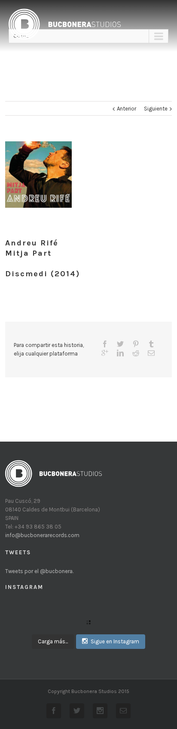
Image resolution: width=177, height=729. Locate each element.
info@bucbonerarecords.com (42, 535)
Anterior (126, 108)
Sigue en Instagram (115, 641)
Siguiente (156, 108)
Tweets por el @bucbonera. (39, 571)
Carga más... (53, 641)
